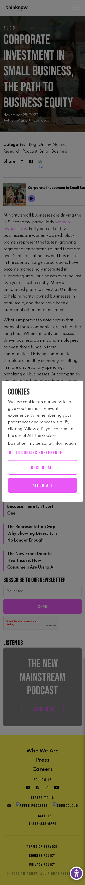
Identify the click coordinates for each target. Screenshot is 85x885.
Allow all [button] (43, 485)
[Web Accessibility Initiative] (76, 873)
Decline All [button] (43, 467)
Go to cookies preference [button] (35, 453)
